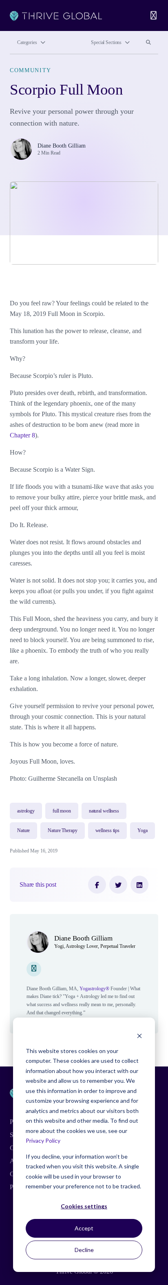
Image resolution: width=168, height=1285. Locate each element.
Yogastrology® (94, 988)
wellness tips (107, 830)
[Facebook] (97, 885)
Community (30, 70)
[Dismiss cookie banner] (139, 1035)
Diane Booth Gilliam (62, 145)
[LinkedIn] (139, 885)
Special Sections (106, 42)
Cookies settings (84, 1206)
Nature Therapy (62, 830)
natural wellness (104, 811)
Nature (23, 830)
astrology (26, 811)
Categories (27, 42)
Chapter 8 (22, 435)
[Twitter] (118, 885)
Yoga (142, 830)
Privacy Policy (43, 1140)
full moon (62, 811)
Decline (84, 1249)
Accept (84, 1228)
